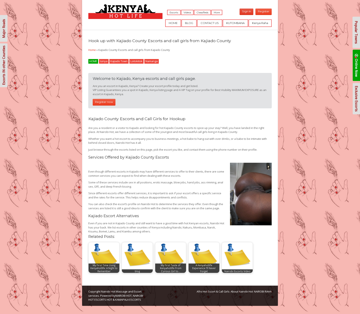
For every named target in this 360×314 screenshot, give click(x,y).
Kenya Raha (260, 23)
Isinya (104, 61)
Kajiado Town (119, 61)
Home (92, 50)
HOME (173, 23)
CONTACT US (210, 23)
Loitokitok (136, 61)
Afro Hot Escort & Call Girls (213, 291)
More (217, 12)
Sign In (246, 11)
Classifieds (202, 12)
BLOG (189, 23)
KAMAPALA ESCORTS (128, 299)
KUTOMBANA (235, 23)
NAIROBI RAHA (263, 291)
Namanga (151, 61)
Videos (187, 12)
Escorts (174, 12)
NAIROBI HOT (123, 296)
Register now (104, 101)
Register (263, 11)
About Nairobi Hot (242, 291)
